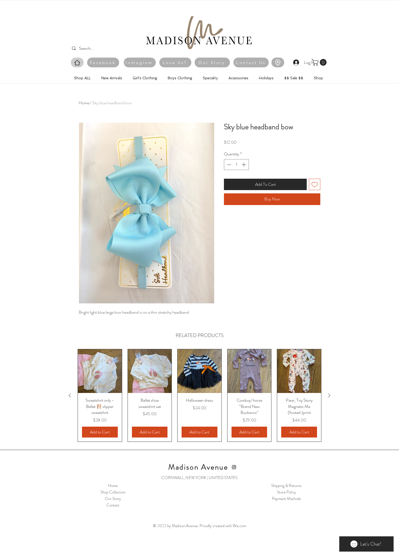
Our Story (113, 499)
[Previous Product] (69, 395)
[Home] (77, 62)
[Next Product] (329, 395)
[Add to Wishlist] (314, 184)
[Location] (277, 62)
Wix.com (239, 526)
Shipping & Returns (286, 486)
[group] (199, 395)
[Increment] (244, 164)
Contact (112, 505)
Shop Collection (112, 492)
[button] (320, 62)
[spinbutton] (236, 164)
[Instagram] (234, 467)
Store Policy (286, 492)
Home (84, 103)
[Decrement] (228, 164)
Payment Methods (286, 499)
